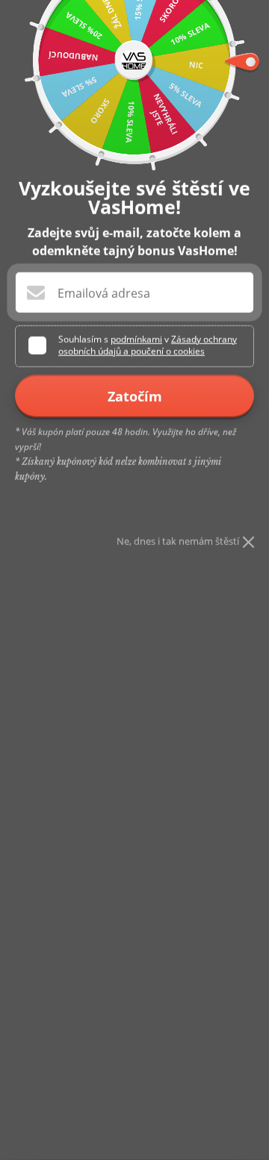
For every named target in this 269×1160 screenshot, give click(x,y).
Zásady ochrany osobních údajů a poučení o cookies (147, 345)
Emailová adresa (104, 293)
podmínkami (136, 339)
